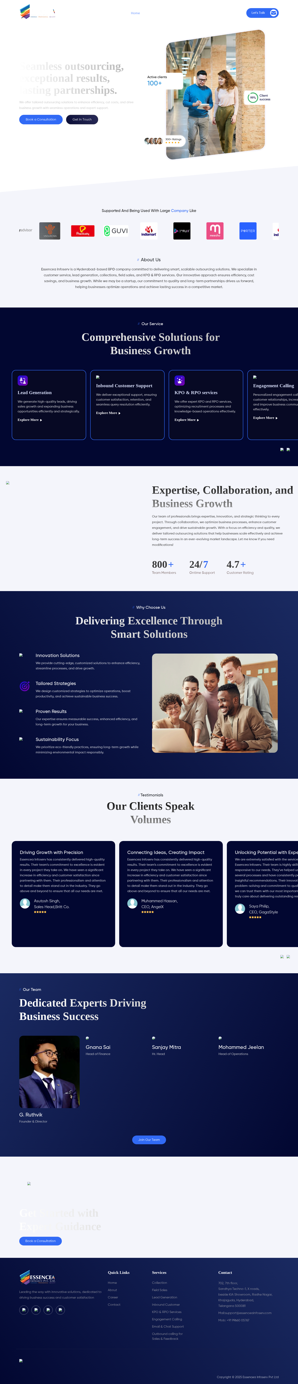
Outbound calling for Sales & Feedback (167, 1336)
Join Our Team (149, 1140)
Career (210, 13)
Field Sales (159, 1290)
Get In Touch (82, 119)
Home (135, 13)
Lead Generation (164, 1297)
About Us (159, 13)
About (112, 1290)
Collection (159, 1283)
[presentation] (283, 449)
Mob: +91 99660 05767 (233, 1320)
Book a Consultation (41, 119)
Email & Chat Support (168, 1326)
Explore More (62, 413)
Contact (234, 13)
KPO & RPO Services (166, 1312)
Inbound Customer (166, 1305)
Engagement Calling (167, 1319)
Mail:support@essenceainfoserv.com (245, 1313)
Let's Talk (258, 13)
